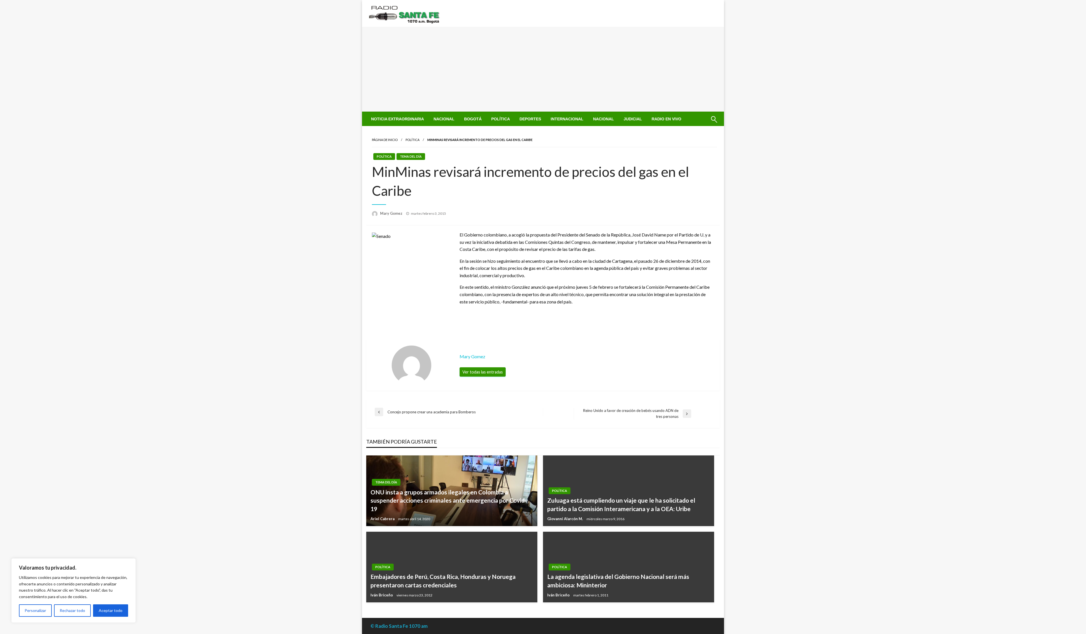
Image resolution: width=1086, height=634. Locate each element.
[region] (73, 590)
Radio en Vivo (666, 119)
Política (500, 119)
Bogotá (473, 119)
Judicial (633, 119)
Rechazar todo (72, 610)
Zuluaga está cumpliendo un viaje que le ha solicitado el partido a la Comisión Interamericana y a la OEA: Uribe (621, 504)
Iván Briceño (382, 595)
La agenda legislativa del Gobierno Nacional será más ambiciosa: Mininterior (618, 580)
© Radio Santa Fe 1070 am (399, 626)
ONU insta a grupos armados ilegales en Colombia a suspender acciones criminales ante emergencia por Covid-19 (448, 500)
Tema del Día (411, 156)
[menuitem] (397, 119)
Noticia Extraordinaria (397, 119)
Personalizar (35, 610)
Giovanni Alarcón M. (565, 518)
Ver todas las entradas (482, 372)
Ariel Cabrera (382, 518)
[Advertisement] (543, 69)
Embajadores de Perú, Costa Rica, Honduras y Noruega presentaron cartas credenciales (443, 580)
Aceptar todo (110, 610)
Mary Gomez (391, 213)
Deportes (530, 119)
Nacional (444, 119)
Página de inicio (385, 140)
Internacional (567, 119)
